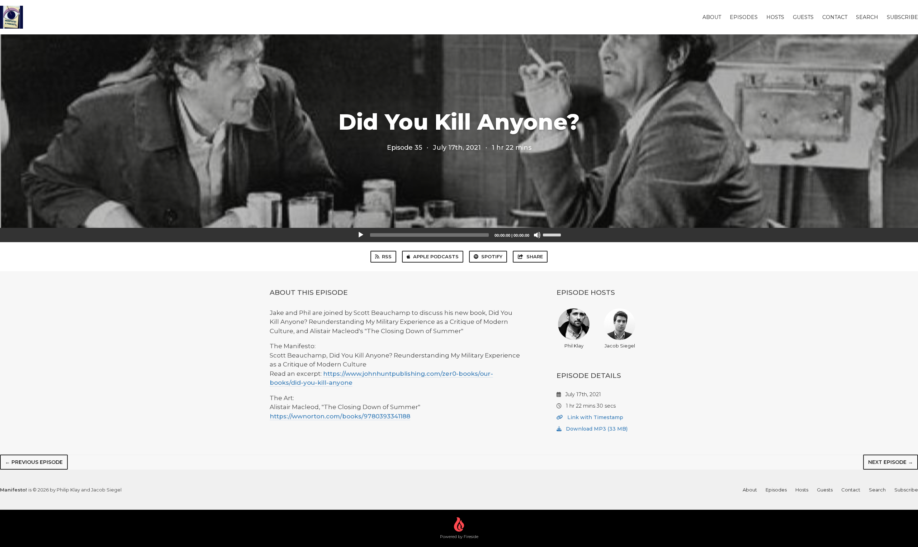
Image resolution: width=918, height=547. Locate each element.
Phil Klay (573, 346)
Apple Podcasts (436, 256)
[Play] (360, 235)
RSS (387, 256)
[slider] (553, 234)
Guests (803, 17)
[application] (459, 235)
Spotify (491, 256)
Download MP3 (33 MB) (596, 429)
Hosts (775, 17)
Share (534, 256)
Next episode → (890, 462)
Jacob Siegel (620, 346)
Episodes (744, 17)
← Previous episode (34, 462)
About (711, 17)
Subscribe (902, 17)
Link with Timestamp (594, 417)
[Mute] (537, 235)
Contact (834, 17)
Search (867, 17)
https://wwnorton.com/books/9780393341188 (340, 416)
